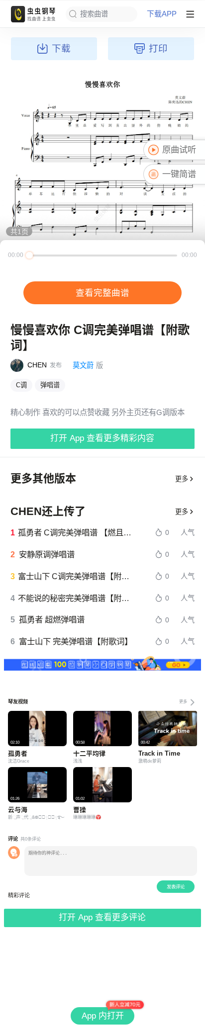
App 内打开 (103, 1016)
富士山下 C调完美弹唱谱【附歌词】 (75, 576)
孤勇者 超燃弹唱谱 (52, 619)
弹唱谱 (50, 385)
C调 (21, 385)
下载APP (162, 14)
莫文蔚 (83, 365)
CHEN (37, 365)
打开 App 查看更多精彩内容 (102, 438)
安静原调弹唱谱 (47, 554)
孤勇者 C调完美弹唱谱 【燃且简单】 (75, 532)
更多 (181, 479)
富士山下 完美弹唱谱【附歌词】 (75, 641)
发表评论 (176, 886)
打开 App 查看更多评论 (102, 917)
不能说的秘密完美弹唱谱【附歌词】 (75, 598)
